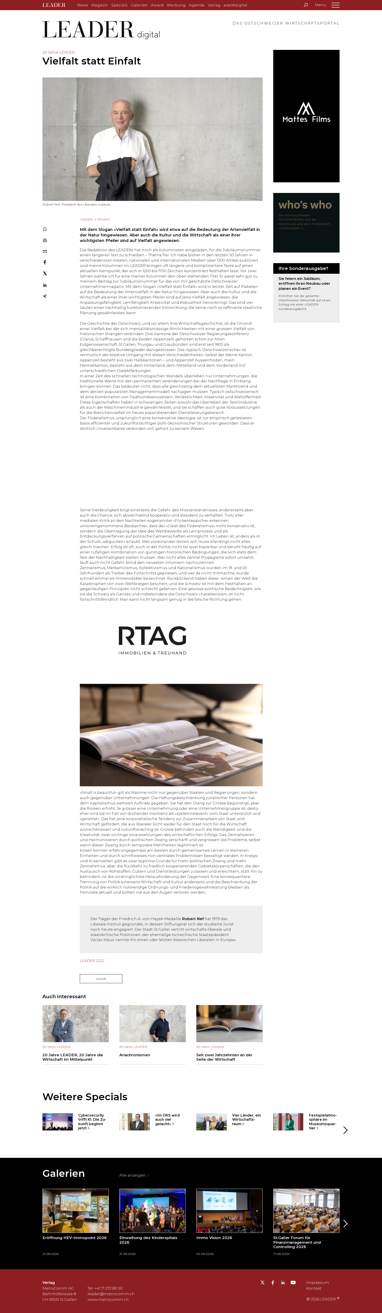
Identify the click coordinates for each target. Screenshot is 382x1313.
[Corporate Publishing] (306, 293)
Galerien (139, 5)
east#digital (235, 5)
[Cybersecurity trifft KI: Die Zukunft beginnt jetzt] (75, 1121)
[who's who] (306, 223)
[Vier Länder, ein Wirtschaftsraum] (229, 1121)
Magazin (99, 5)
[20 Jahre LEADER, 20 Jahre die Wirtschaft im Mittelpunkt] (75, 1035)
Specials (119, 5)
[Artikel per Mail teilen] (44, 252)
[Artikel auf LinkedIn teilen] (44, 286)
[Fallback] (152, 640)
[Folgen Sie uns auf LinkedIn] (283, 1283)
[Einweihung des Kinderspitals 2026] (152, 1224)
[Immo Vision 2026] (229, 1224)
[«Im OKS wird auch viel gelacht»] (152, 1121)
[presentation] (37, 1130)
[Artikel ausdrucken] (44, 241)
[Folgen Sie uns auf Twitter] (262, 1283)
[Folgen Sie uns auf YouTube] (293, 1283)
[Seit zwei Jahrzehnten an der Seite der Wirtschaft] (229, 1035)
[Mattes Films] (306, 116)
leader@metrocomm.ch (111, 1294)
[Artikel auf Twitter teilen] (45, 274)
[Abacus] (152, 469)
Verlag (214, 5)
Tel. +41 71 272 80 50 (105, 1288)
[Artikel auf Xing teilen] (44, 297)
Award (157, 5)
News (82, 5)
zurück (101, 979)
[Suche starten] (306, 5)
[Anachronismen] (152, 1035)
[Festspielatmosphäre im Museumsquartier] (306, 1121)
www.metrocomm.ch (108, 1299)
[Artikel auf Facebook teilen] (44, 263)
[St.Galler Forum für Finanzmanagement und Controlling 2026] (306, 1224)
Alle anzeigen (133, 1175)
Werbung (176, 5)
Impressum (317, 1282)
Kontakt (313, 1288)
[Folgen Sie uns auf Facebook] (272, 1283)
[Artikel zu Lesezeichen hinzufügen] (44, 230)
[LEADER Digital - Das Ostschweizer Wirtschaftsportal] (57, 5)
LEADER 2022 (92, 961)
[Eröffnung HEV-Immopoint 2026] (75, 1224)
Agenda (196, 5)
